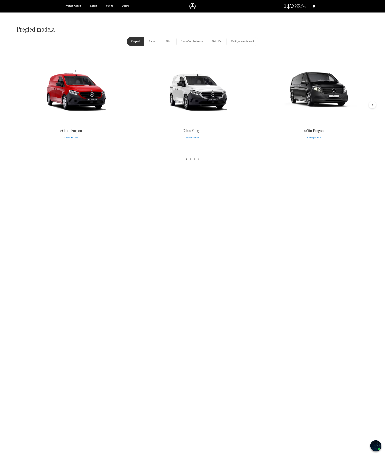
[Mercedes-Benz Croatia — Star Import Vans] (192, 6)
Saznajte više (71, 137)
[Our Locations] (313, 6)
